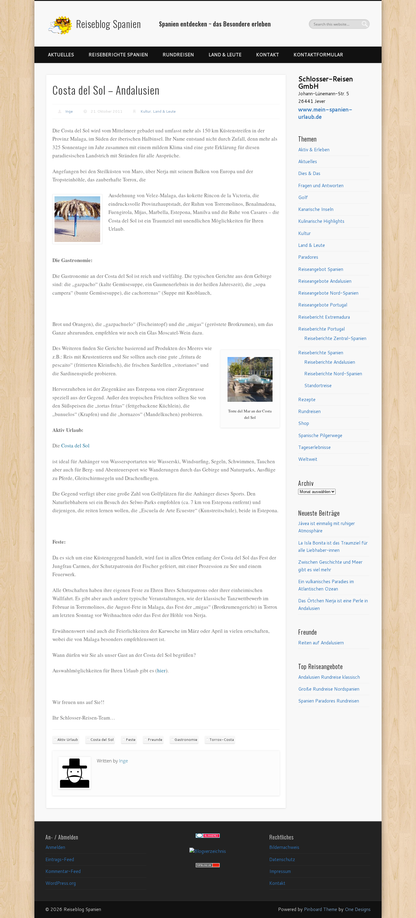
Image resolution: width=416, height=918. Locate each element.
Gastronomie (186, 739)
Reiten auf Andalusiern (321, 642)
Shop (303, 423)
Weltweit (307, 459)
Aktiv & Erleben (314, 149)
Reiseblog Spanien (108, 23)
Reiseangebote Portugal (322, 305)
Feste (131, 739)
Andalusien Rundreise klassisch (329, 677)
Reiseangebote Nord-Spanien (328, 293)
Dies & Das (309, 173)
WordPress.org (60, 883)
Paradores (308, 257)
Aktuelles (61, 54)
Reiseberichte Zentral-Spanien (335, 338)
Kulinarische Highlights (321, 221)
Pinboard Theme (320, 909)
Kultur (145, 111)
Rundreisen (178, 54)
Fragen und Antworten (321, 185)
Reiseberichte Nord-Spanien (333, 373)
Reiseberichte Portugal (321, 329)
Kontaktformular (318, 54)
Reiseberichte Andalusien (329, 362)
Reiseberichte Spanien (118, 54)
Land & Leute (225, 54)
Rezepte (307, 399)
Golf (303, 197)
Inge (69, 111)
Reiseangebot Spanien (320, 269)
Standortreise (318, 385)
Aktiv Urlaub (67, 739)
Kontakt (267, 54)
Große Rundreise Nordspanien (328, 689)
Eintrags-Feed (59, 859)
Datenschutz (282, 859)
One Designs (358, 909)
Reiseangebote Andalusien (324, 281)
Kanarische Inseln (315, 209)
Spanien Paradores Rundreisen (328, 701)
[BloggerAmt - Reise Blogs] (207, 851)
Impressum (280, 871)
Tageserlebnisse (314, 447)
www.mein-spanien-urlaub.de (325, 113)
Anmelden (55, 847)
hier (161, 670)
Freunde (155, 739)
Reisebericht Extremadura (324, 317)
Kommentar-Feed (63, 871)
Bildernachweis (284, 847)
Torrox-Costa (222, 739)
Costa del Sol (75, 445)
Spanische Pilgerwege (320, 435)
